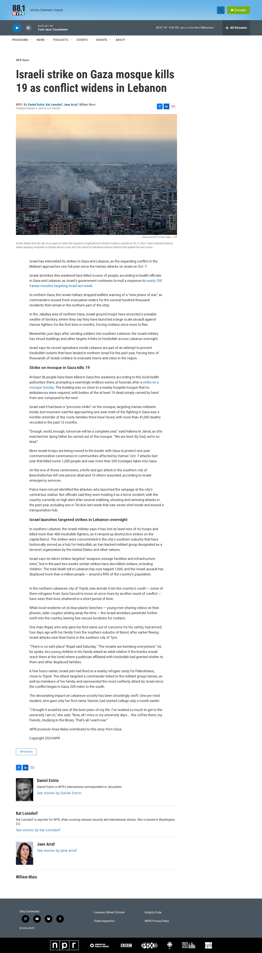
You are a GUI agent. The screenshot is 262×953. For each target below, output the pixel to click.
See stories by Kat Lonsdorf (38, 830)
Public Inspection (104, 921)
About (120, 39)
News (41, 39)
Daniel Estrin (36, 104)
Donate (240, 10)
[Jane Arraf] (24, 853)
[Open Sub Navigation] (31, 39)
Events (82, 39)
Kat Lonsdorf (54, 104)
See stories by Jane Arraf (57, 850)
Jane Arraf (71, 104)
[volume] (28, 28)
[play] (17, 28)
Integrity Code (153, 912)
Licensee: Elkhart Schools (109, 912)
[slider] (34, 28)
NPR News (22, 60)
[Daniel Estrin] (24, 789)
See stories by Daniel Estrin (59, 793)
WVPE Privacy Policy (157, 921)
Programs (20, 39)
